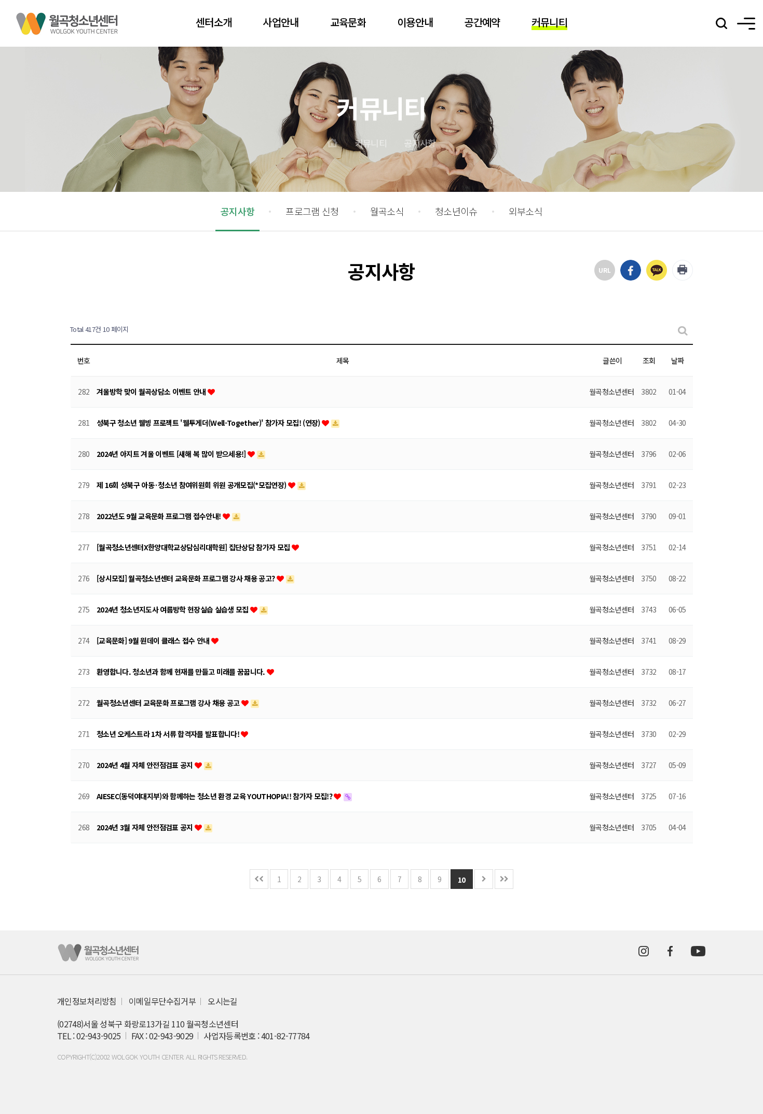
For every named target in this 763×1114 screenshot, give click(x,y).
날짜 (677, 360)
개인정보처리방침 (87, 1001)
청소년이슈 (456, 211)
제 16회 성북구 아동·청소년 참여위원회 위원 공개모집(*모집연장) (192, 485)
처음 (259, 879)
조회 (649, 360)
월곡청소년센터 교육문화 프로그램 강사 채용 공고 (169, 703)
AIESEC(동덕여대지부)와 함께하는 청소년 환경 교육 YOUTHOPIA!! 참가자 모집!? (215, 796)
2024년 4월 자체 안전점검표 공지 (146, 765)
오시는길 (222, 1001)
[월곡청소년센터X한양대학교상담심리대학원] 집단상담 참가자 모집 (194, 547)
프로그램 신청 (311, 211)
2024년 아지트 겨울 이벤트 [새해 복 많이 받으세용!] (172, 454)
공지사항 (419, 142)
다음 (483, 879)
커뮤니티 (371, 142)
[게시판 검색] (682, 330)
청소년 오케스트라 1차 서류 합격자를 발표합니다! (169, 734)
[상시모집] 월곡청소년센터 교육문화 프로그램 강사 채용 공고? (187, 578)
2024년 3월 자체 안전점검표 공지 (146, 827)
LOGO (67, 23)
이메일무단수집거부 (162, 1001)
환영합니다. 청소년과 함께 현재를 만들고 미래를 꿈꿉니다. (182, 671)
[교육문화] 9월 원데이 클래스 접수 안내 (154, 640)
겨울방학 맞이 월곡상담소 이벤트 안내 (152, 391)
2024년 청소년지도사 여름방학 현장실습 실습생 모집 (173, 609)
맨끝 (504, 879)
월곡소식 (387, 211)
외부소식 (525, 211)
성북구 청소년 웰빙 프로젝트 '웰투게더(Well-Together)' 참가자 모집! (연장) (209, 422)
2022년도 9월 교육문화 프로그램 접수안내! (160, 516)
